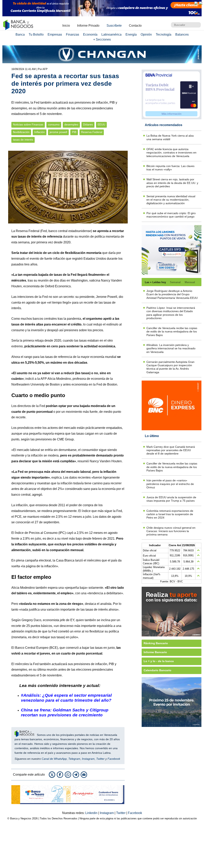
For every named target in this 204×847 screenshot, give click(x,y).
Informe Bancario (155, 652)
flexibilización (21, 132)
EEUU (101, 124)
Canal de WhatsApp (54, 758)
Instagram (88, 758)
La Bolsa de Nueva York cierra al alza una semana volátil (170, 137)
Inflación (39, 132)
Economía (90, 34)
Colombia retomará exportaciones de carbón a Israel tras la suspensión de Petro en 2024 (169, 514)
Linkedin (91, 813)
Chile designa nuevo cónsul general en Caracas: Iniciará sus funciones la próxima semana (170, 531)
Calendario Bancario (157, 670)
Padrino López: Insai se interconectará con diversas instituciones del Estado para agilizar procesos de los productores (170, 313)
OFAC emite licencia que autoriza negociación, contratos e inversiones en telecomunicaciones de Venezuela (171, 153)
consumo (54, 124)
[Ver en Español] (200, 3)
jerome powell (58, 132)
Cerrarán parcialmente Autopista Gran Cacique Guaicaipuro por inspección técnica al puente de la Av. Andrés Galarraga (170, 367)
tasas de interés (23, 139)
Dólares (88, 124)
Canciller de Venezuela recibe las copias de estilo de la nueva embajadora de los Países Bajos (171, 331)
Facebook (114, 758)
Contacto (135, 25)
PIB (74, 132)
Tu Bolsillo (36, 34)
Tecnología (163, 34)
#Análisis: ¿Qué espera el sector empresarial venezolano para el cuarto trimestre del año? (66, 697)
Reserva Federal (91, 132)
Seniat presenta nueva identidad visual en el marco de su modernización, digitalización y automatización (170, 200)
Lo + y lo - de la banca (159, 661)
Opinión (146, 34)
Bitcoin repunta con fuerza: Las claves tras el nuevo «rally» (170, 167)
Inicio (66, 25)
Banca (20, 34)
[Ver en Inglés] (196, 3)
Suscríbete (114, 25)
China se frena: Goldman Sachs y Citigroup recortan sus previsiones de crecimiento (64, 712)
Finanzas (72, 34)
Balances (182, 34)
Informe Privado (88, 25)
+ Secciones (102, 39)
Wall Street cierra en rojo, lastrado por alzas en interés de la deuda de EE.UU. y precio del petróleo (172, 183)
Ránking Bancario (156, 643)
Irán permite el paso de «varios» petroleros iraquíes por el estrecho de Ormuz (170, 484)
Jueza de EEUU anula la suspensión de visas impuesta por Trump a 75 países (171, 499)
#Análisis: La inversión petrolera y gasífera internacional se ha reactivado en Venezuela (170, 348)
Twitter (100, 758)
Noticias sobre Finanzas (28, 124)
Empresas (55, 34)
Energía (131, 34)
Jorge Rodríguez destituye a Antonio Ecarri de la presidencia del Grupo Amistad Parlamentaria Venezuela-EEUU (172, 294)
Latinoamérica (111, 34)
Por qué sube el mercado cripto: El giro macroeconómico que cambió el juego (171, 215)
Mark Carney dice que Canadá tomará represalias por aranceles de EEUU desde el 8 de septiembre (170, 450)
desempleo (71, 124)
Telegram (74, 758)
